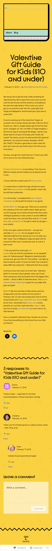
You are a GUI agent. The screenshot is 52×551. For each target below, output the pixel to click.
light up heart (16, 233)
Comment (38, 508)
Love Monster (23, 308)
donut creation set (18, 189)
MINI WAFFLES (11, 207)
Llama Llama (32, 303)
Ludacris (37, 306)
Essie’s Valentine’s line (14, 169)
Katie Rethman (30, 87)
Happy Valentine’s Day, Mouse (30, 300)
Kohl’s (41, 218)
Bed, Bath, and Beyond (12, 221)
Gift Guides (43, 87)
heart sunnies (35, 181)
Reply (5, 408)
